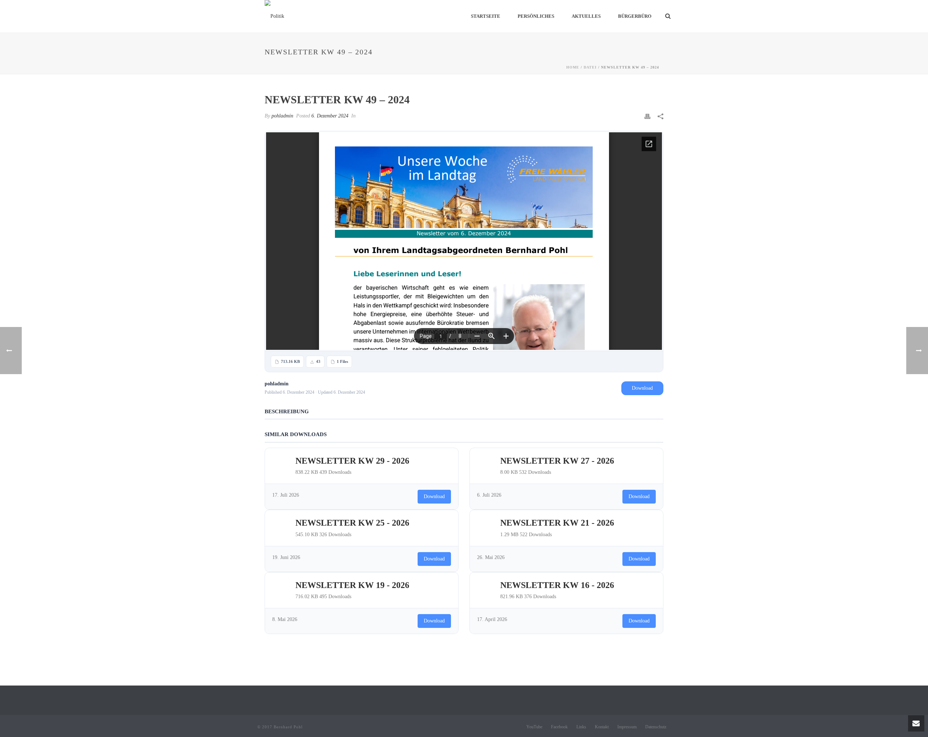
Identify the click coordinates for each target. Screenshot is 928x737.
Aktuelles (586, 16)
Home (572, 67)
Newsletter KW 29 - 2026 (352, 460)
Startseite (485, 16)
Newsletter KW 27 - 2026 (557, 460)
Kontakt (602, 726)
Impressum (627, 726)
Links (581, 726)
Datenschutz (655, 726)
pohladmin (282, 116)
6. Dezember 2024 (329, 116)
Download (642, 388)
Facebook (559, 726)
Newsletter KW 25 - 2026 (352, 522)
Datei (590, 67)
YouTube (534, 726)
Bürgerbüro (634, 16)
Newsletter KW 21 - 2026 (557, 522)
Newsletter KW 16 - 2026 (557, 585)
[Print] (647, 116)
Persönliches (536, 16)
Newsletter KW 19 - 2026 (352, 585)
